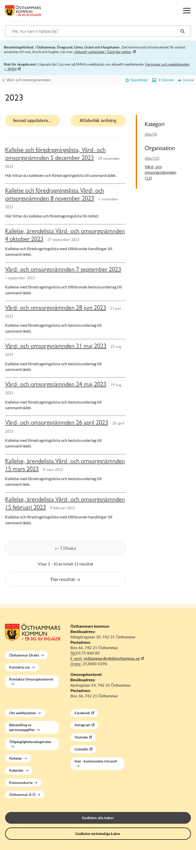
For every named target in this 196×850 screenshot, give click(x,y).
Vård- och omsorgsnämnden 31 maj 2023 (55, 347)
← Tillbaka (65, 548)
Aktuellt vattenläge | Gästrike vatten (103, 52)
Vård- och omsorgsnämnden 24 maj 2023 (55, 385)
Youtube (81, 737)
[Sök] (182, 31)
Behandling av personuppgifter (22, 727)
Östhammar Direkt (24, 655)
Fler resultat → (65, 579)
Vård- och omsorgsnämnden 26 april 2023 (56, 423)
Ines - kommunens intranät (96, 761)
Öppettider (138, 80)
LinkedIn (81, 749)
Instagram (82, 725)
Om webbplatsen (22, 713)
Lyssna (187, 80)
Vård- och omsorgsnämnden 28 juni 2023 (55, 309)
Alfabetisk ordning (98, 120)
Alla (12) (152, 158)
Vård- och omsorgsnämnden (28, 80)
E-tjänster (165, 80)
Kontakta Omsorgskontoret (31, 679)
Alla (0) (151, 134)
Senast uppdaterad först (36, 120)
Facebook (82, 713)
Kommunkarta (20, 782)
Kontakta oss (19, 667)
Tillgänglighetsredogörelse (30, 741)
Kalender (16, 770)
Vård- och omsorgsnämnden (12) (160, 172)
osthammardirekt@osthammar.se (112, 658)
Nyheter (15, 758)
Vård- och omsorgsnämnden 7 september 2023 (63, 270)
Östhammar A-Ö (22, 794)
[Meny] (186, 10)
